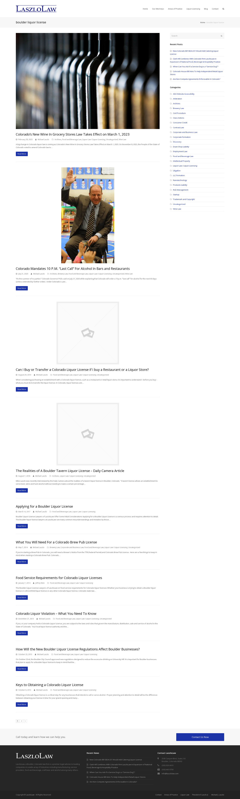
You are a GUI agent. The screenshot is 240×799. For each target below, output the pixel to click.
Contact (158, 795)
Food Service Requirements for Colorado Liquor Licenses (59, 577)
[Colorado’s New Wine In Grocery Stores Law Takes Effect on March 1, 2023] (88, 127)
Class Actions (178, 118)
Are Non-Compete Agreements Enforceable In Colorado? (196, 79)
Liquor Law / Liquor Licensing (93, 139)
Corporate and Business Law (72, 547)
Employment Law (180, 151)
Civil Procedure (179, 113)
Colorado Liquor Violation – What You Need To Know (56, 613)
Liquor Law (185, 795)
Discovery (177, 142)
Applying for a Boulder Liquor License (44, 506)
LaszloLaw (30, 795)
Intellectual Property (181, 161)
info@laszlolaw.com (170, 773)
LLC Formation (179, 175)
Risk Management (180, 190)
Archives (58, 139)
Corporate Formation (182, 137)
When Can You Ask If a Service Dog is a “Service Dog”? (195, 66)
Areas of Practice (171, 795)
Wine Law (122, 139)
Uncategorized (112, 139)
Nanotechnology (180, 180)
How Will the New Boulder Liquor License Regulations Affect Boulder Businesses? (78, 649)
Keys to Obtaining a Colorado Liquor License (49, 684)
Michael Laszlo (43, 139)
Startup (176, 194)
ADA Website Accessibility (183, 94)
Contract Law (178, 127)
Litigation (177, 170)
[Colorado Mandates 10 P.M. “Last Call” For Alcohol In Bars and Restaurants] (87, 261)
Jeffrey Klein (40, 583)
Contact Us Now (200, 737)
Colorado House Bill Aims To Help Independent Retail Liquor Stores (118, 777)
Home (202, 22)
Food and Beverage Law (71, 139)
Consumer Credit (180, 122)
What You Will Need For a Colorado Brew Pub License (56, 542)
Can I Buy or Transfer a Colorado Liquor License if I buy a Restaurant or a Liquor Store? (82, 369)
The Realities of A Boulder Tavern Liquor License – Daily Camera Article (70, 470)
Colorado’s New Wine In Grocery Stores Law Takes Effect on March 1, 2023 (72, 134)
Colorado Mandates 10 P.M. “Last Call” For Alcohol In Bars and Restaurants (73, 268)
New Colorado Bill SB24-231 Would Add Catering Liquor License (116, 759)
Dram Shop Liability (181, 146)
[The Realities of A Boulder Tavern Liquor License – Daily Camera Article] (88, 464)
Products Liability (180, 185)
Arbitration (177, 98)
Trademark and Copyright (184, 199)
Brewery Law (63, 274)
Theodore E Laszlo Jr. (200, 795)
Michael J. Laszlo (217, 795)
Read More (22, 154)
